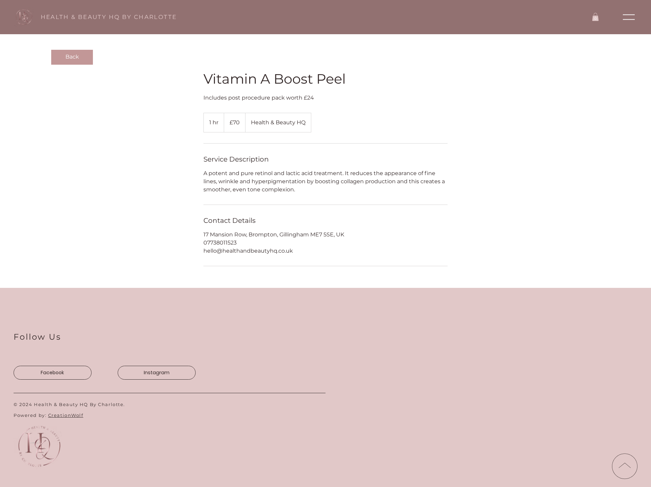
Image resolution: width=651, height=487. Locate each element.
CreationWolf (65, 415)
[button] (629, 17)
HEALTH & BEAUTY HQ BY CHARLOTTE (109, 17)
